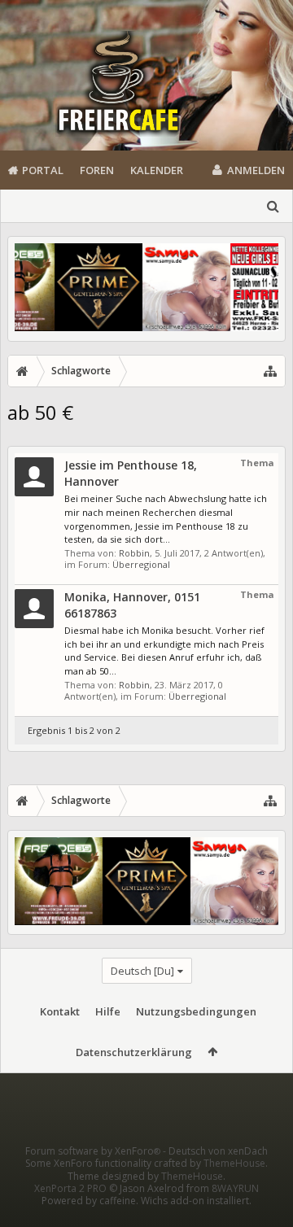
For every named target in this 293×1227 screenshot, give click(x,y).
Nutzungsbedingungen (196, 1011)
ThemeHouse (234, 1163)
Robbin (134, 553)
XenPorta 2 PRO (70, 1188)
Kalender (156, 170)
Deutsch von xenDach (218, 1151)
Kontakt (60, 1011)
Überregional (141, 564)
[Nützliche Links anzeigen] (270, 371)
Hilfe (107, 1011)
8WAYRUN (235, 1188)
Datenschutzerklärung (134, 1052)
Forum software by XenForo (92, 1151)
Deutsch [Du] (142, 970)
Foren (97, 170)
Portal (42, 170)
